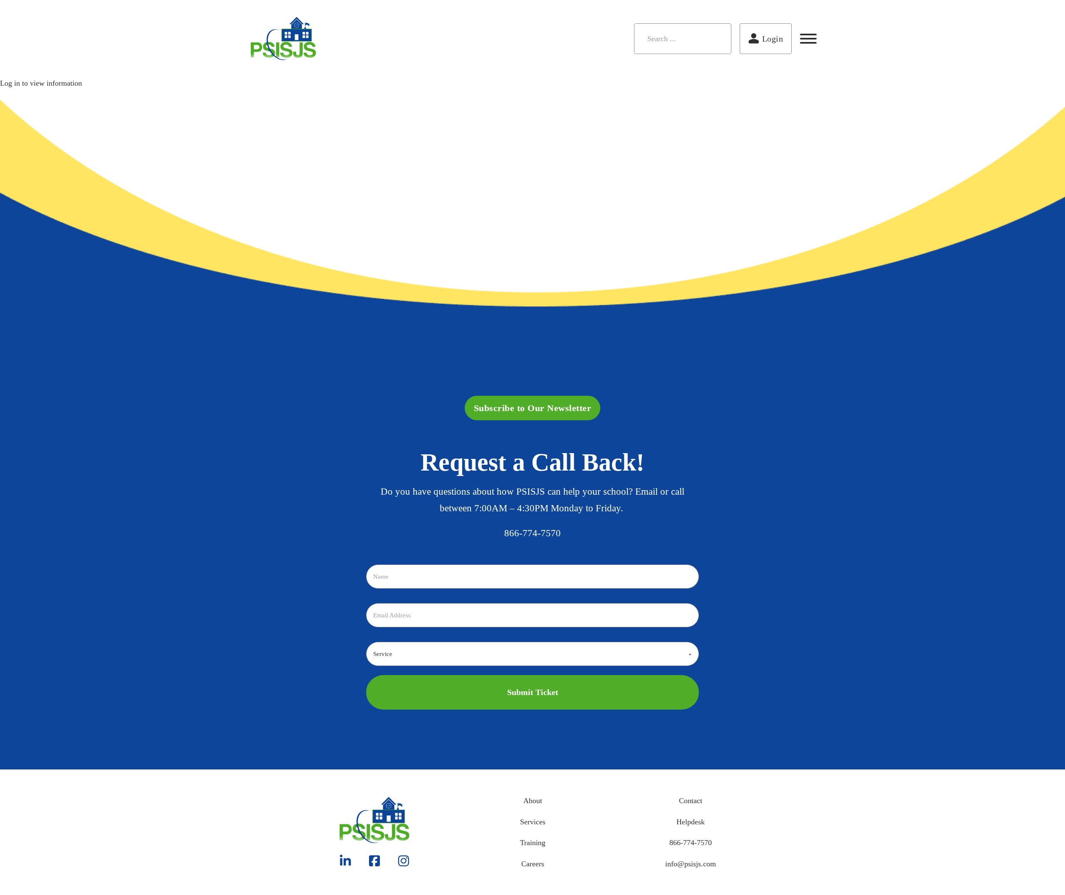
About (532, 800)
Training (532, 842)
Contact (690, 800)
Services (532, 822)
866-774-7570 (532, 533)
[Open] (808, 39)
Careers (532, 864)
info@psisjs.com (690, 864)
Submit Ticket (532, 692)
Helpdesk (690, 822)
